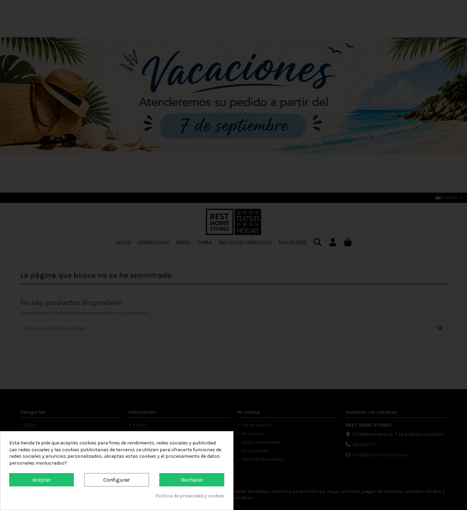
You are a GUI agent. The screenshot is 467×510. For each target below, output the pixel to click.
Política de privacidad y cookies (190, 496)
